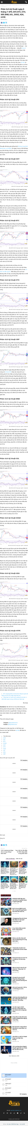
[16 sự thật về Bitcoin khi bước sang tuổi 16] (6, 931)
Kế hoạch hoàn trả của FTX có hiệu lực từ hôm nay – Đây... (19, 959)
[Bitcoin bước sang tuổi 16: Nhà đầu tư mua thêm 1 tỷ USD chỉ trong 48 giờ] (6, 1030)
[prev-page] (13, 891)
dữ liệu (23, 62)
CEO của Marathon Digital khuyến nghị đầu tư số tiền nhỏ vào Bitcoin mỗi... (19, 1048)
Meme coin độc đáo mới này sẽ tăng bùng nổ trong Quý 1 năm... (19, 939)
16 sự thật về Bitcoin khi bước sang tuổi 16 (19, 928)
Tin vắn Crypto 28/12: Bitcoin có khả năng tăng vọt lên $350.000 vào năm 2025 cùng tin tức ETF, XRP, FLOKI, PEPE (23, 886)
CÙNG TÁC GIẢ (19, 858)
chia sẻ (24, 48)
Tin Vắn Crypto (8, 5)
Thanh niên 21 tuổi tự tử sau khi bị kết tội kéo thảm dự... (19, 949)
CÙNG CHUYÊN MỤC (10, 858)
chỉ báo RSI (8, 372)
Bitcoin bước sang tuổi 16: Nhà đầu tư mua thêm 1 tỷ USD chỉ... (19, 1028)
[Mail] (10, 1113)
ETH (4, 747)
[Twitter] (4, 22)
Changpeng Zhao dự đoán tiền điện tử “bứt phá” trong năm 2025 (19, 920)
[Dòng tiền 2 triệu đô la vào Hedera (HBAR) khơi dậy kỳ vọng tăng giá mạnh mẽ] (6, 1020)
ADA (4, 738)
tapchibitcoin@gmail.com (15, 1110)
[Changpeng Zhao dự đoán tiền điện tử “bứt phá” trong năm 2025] (6, 922)
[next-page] (15, 891)
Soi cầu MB (22, 1124)
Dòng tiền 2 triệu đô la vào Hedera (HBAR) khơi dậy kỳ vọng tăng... (19, 1018)
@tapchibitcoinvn (13, 722)
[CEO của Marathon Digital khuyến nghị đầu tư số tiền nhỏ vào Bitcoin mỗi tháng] (6, 1050)
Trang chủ (2, 5)
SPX (4, 752)
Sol (4, 750)
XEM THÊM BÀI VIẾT (14, 1056)
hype (4, 748)
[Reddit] (14, 1113)
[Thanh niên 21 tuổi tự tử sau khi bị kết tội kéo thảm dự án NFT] (6, 951)
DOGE (5, 743)
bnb (4, 739)
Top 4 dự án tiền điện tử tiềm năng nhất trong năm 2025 (21, 852)
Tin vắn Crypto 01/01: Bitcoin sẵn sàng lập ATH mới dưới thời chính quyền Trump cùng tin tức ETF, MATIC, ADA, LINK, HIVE (23, 871)
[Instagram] (7, 1113)
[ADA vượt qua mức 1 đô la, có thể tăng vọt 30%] (6, 990)
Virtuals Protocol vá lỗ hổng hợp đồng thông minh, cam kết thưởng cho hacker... (19, 980)
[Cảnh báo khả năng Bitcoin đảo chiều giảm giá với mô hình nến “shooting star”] (6, 1000)
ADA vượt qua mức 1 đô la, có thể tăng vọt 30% (19, 988)
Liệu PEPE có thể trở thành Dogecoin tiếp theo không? (19, 1038)
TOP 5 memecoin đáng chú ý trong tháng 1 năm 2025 (7, 852)
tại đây (17, 730)
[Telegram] (6, 22)
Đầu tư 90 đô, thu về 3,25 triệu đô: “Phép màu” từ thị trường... (19, 969)
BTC (4, 741)
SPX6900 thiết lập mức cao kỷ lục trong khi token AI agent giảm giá (19, 900)
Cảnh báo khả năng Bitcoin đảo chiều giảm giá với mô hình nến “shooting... (19, 998)
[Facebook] (1, 22)
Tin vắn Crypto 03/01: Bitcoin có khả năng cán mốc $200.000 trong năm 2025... (19, 1009)
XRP (4, 754)
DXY (4, 745)
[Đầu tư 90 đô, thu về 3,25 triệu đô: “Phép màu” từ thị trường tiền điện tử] (6, 971)
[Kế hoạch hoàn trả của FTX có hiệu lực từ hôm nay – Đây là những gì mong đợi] (6, 961)
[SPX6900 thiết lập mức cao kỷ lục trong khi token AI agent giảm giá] (6, 902)
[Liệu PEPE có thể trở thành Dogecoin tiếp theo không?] (6, 1040)
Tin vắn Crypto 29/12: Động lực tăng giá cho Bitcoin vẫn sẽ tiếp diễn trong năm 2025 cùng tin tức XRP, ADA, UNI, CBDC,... (14, 886)
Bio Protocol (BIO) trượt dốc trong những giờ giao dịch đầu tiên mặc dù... (19, 910)
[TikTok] (21, 1113)
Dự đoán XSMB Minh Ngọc (13, 1124)
